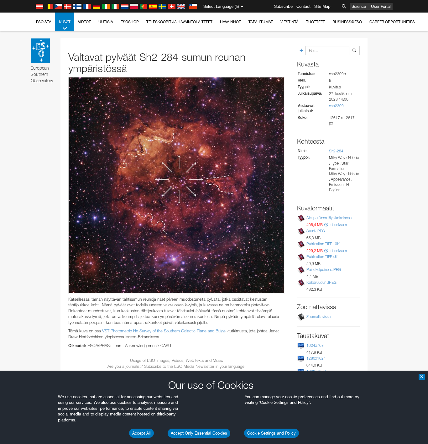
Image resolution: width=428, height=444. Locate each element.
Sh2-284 (336, 151)
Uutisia (105, 21)
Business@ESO (347, 21)
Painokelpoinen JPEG (323, 269)
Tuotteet (315, 21)
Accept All (141, 433)
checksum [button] (338, 224)
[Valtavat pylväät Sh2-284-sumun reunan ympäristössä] (176, 185)
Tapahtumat (260, 21)
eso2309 (336, 105)
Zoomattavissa (318, 316)
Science (359, 6)
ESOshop (130, 21)
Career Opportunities (392, 21)
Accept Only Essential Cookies (199, 433)
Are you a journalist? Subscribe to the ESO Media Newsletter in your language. (176, 366)
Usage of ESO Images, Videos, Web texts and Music (176, 360)
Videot (84, 21)
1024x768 (315, 345)
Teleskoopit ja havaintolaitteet (179, 21)
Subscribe (283, 6)
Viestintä (289, 21)
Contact (303, 6)
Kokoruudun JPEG (321, 282)
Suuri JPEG (315, 231)
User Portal (381, 6)
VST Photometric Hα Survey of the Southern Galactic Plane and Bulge (164, 330)
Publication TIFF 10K (323, 243)
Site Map (322, 6)
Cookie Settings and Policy (271, 433)
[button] (326, 224)
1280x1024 (316, 358)
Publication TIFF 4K (321, 256)
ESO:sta (43, 21)
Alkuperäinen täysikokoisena (329, 217)
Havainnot (230, 21)
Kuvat (64, 21)
